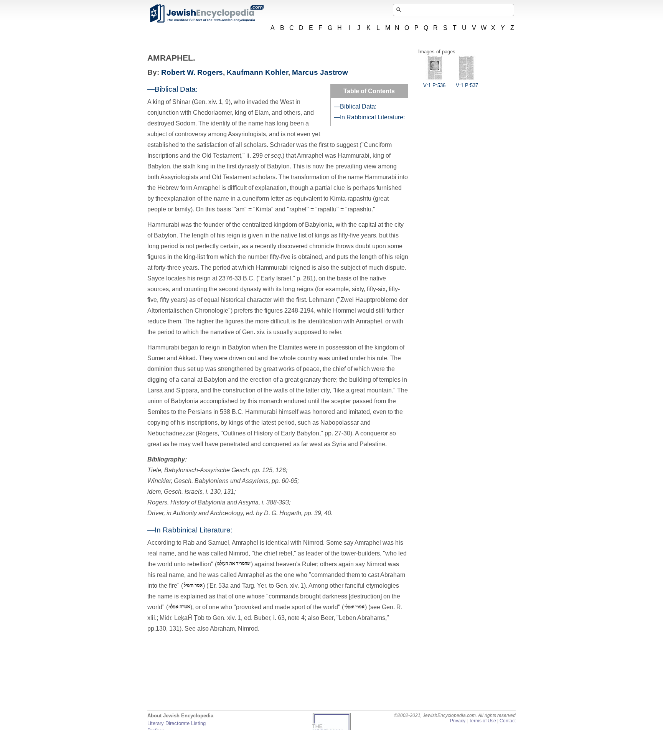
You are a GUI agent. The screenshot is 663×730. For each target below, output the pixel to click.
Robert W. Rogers (192, 72)
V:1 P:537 (467, 85)
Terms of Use (482, 720)
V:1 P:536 (434, 85)
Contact (508, 720)
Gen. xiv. (254, 332)
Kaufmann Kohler (257, 72)
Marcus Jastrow (320, 72)
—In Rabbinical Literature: (369, 117)
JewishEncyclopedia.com (206, 13)
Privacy (457, 720)
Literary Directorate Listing (176, 723)
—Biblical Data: (355, 106)
